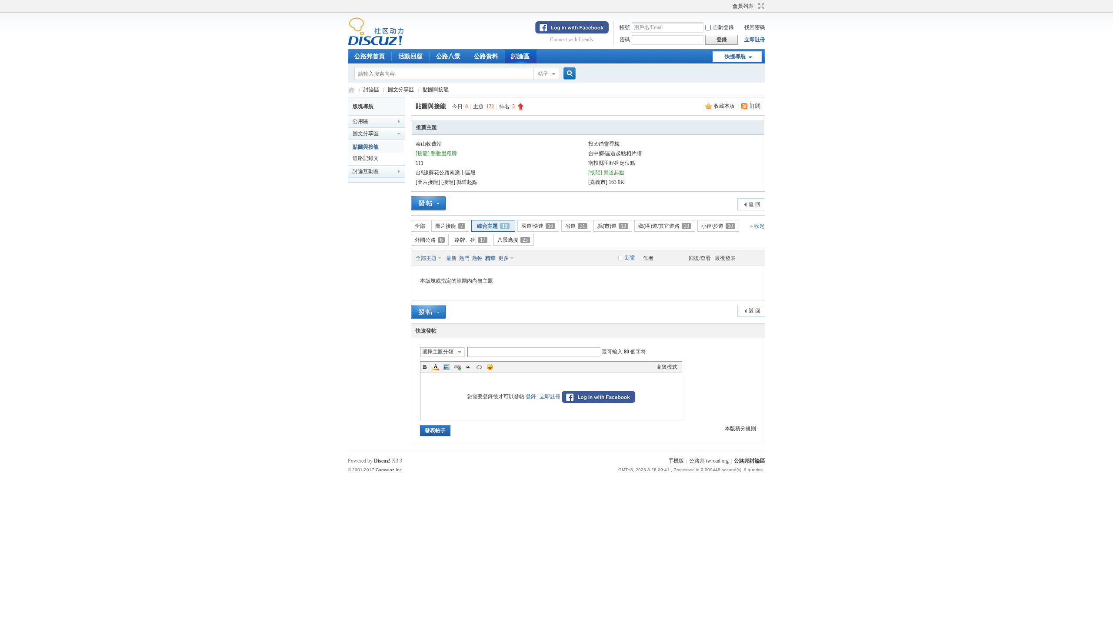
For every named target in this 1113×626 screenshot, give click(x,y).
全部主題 (426, 258)
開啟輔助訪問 (728, 6)
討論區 (520, 56)
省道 (575, 226)
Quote (468, 367)
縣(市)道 (611, 226)
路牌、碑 (470, 240)
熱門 (464, 258)
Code (479, 367)
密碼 (625, 40)
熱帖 (477, 258)
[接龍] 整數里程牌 (436, 153)
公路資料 (486, 56)
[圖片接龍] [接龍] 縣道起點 (446, 182)
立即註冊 (754, 40)
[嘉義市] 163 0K (606, 182)
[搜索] (568, 74)
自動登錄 (723, 27)
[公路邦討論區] (376, 44)
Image (446, 367)
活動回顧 (410, 56)
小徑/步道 (717, 226)
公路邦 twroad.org (709, 461)
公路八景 (448, 56)
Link (457, 367)
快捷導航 (735, 56)
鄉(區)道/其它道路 (663, 226)
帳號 (625, 27)
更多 (503, 258)
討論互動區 (366, 171)
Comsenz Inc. (389, 469)
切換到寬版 (760, 6)
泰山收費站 (429, 144)
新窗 (630, 258)
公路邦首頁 (369, 56)
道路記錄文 (366, 158)
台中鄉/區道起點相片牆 (615, 153)
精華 (490, 258)
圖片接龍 (449, 226)
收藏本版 (725, 106)
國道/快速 (537, 226)
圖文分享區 (401, 90)
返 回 (754, 204)
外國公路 (429, 240)
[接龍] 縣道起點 (606, 173)
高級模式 (666, 367)
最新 (451, 258)
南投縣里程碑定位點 (611, 163)
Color (435, 367)
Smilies (490, 367)
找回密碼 (754, 27)
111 (419, 163)
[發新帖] (428, 203)
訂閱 (755, 106)
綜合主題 (492, 226)
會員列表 (743, 6)
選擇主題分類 (437, 352)
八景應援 (512, 240)
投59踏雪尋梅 (604, 144)
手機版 (676, 461)
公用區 (360, 121)
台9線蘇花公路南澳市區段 (446, 173)
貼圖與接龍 (436, 90)
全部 (420, 226)
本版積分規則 (740, 429)
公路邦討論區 (351, 89)
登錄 (531, 396)
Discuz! (382, 461)
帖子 (543, 74)
